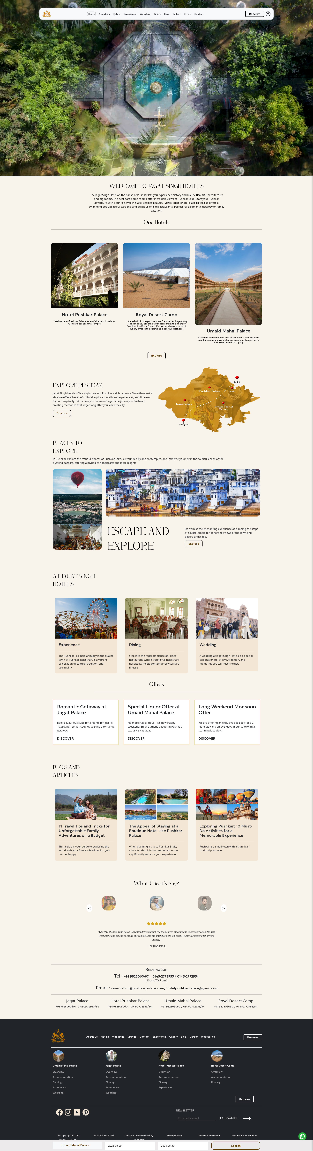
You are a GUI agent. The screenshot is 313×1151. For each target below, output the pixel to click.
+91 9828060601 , (137, 976)
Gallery (176, 13)
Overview (58, 1071)
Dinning (57, 1082)
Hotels (116, 13)
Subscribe (229, 1118)
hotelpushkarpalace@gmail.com (192, 988)
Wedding (145, 13)
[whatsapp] (302, 1136)
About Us (92, 1036)
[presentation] (89, 908)
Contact (198, 13)
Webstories (208, 1036)
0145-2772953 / (164, 976)
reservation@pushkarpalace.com (137, 988)
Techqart (139, 1139)
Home (91, 13)
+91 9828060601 (66, 1006)
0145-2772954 (188, 976)
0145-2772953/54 (88, 1006)
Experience (130, 13)
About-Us (104, 13)
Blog (166, 13)
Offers (187, 13)
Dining (157, 13)
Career (194, 1036)
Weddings (118, 1036)
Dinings (131, 1036)
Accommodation (63, 1077)
